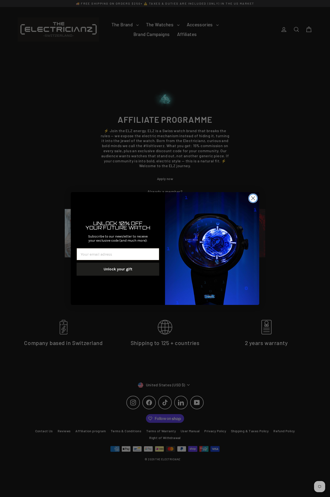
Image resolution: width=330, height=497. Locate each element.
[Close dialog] (253, 198)
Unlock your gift (118, 269)
